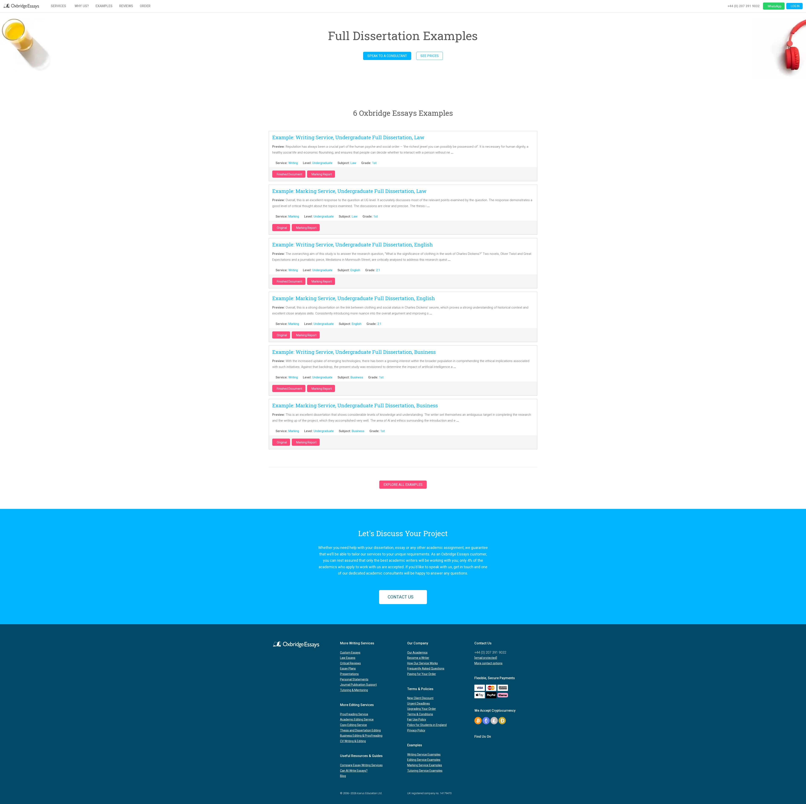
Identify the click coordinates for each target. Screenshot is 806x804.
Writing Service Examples (424, 754)
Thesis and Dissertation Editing (360, 730)
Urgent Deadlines (418, 703)
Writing (293, 163)
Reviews (126, 6)
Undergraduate (322, 163)
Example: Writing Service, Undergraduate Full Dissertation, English (352, 244)
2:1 (378, 270)
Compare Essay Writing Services (361, 765)
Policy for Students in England (427, 725)
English (355, 270)
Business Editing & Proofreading (361, 735)
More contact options (488, 663)
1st (374, 163)
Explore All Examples (403, 485)
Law (353, 163)
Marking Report (321, 174)
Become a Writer (418, 657)
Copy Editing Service (353, 725)
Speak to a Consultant (387, 56)
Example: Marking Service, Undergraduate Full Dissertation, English (353, 298)
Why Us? (82, 6)
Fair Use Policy (416, 719)
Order (145, 6)
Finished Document (289, 174)
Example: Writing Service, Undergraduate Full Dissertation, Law (348, 137)
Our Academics (417, 652)
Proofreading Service (354, 714)
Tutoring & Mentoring (354, 690)
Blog (343, 776)
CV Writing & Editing (353, 741)
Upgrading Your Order (421, 708)
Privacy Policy (416, 730)
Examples (104, 6)
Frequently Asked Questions (425, 668)
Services (58, 6)
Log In (795, 6)
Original (282, 227)
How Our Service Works (422, 663)
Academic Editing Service (357, 719)
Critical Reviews (350, 663)
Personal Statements (354, 679)
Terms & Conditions (420, 714)
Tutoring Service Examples (424, 770)
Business (357, 377)
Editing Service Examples (423, 759)
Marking (293, 216)
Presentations (349, 674)
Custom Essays (350, 652)
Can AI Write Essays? (354, 770)
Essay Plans (348, 668)
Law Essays (347, 657)
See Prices (429, 56)
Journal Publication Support (358, 684)
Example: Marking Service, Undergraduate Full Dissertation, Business (355, 405)
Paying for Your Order (421, 674)
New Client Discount (420, 698)
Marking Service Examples (424, 765)
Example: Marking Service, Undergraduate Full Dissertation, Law (349, 191)
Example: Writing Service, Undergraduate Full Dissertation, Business (354, 352)
